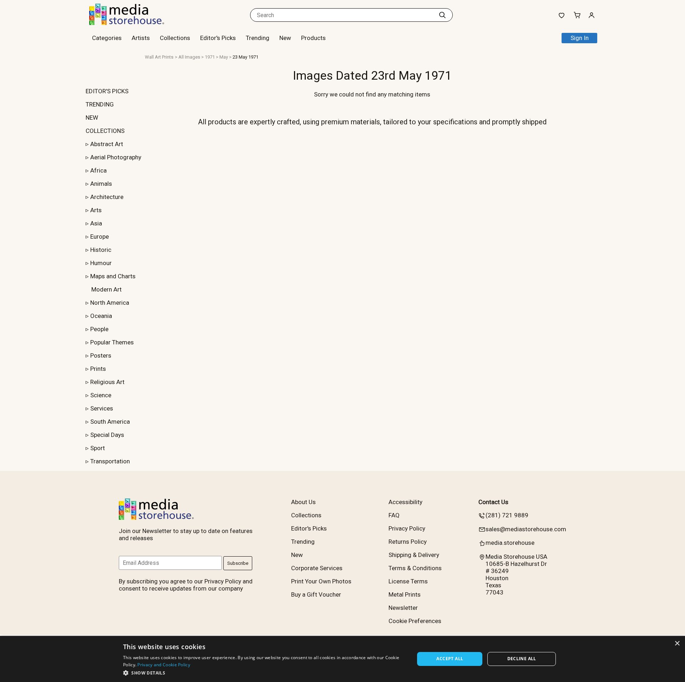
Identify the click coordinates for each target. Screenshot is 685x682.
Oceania (101, 315)
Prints (98, 368)
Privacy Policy (407, 528)
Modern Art (106, 289)
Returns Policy (408, 541)
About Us (303, 502)
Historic (100, 249)
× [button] (677, 643)
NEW (92, 117)
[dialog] (342, 659)
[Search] (442, 15)
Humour (101, 263)
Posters (100, 355)
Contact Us (493, 502)
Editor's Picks (218, 37)
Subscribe (237, 563)
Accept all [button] (449, 659)
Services (101, 408)
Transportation (110, 461)
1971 (210, 57)
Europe (99, 236)
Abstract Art (106, 144)
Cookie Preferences (415, 620)
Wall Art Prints (159, 57)
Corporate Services (316, 568)
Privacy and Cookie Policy (163, 665)
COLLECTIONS (105, 130)
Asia (96, 223)
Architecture (106, 196)
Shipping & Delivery (414, 554)
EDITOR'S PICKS (107, 91)
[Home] (133, 22)
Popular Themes (112, 342)
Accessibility (405, 502)
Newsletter (403, 607)
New (285, 37)
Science (100, 395)
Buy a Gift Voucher (316, 594)
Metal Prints (405, 594)
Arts (96, 210)
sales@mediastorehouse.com (526, 529)
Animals (101, 183)
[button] (264, 672)
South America (110, 421)
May (223, 57)
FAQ (394, 515)
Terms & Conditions (415, 568)
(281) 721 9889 (507, 515)
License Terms (408, 581)
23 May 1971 (245, 57)
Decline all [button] (521, 659)
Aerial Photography (115, 157)
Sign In (579, 37)
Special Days (107, 434)
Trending (257, 37)
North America (109, 302)
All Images (189, 57)
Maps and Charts (113, 276)
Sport (97, 448)
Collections (175, 37)
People (99, 329)
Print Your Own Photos (321, 581)
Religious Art (107, 381)
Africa (98, 170)
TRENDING (100, 104)
